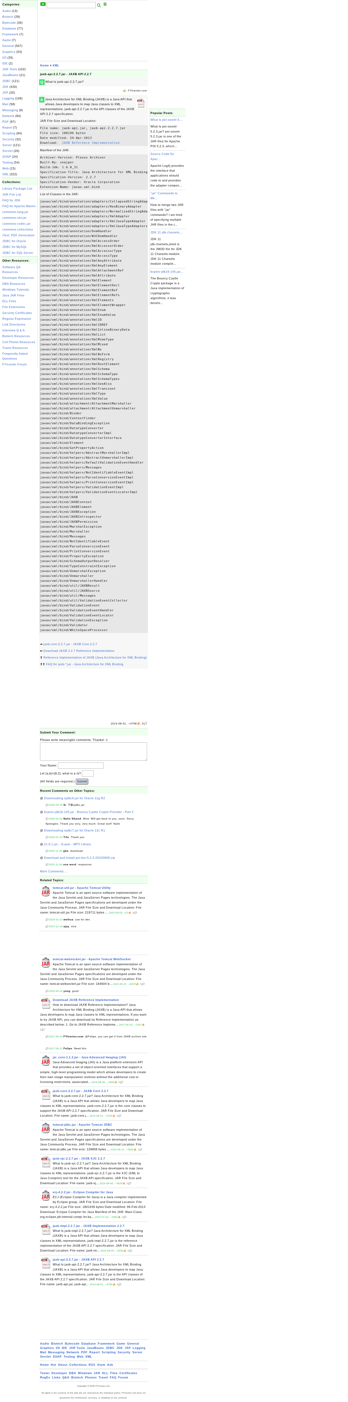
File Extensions (13, 307)
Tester (45, 1373)
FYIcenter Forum (14, 364)
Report (7, 127)
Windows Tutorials (15, 289)
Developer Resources (18, 277)
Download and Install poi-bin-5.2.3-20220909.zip (79, 857)
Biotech (7, 16)
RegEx (45, 1377)
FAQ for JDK (11, 200)
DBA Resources (13, 283)
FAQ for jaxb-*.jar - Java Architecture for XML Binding (84, 664)
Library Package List (17, 188)
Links (56, 1377)
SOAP (6, 156)
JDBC (6, 81)
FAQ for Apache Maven (19, 206)
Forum (123, 1377)
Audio (6, 10)
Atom (101, 1364)
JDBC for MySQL (14, 246)
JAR (97, 1373)
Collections (78, 1364)
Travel (103, 1377)
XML (5, 174)
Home (44, 65)
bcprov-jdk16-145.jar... (166, 271)
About (62, 1364)
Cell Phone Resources (18, 342)
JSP (5, 92)
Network (8, 116)
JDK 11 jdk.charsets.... (166, 232)
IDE (5, 63)
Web (5, 168)
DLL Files (9, 301)
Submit (82, 781)
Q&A (65, 1377)
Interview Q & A (13, 330)
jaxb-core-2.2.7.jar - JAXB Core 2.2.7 (70, 644)
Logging (8, 98)
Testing (7, 162)
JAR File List (11, 194)
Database (9, 28)
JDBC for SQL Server (17, 252)
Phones (91, 1377)
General (8, 45)
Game (6, 40)
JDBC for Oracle (14, 241)
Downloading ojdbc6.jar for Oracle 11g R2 (74, 798)
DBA (72, 1373)
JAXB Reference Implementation (90, 142)
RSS (92, 1364)
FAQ (113, 1377)
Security (8, 139)
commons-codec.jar (16, 223)
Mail (5, 104)
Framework (10, 34)
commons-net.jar (14, 217)
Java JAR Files (13, 295)
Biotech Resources (16, 336)
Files (114, 1373)
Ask (110, 1364)
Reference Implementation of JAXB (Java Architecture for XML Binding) (95, 657)
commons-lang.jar (15, 211)
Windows (85, 1373)
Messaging (10, 110)
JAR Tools (9, 69)
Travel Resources (15, 347)
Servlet (7, 150)
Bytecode (9, 22)
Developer (59, 1373)
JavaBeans (10, 75)
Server (7, 145)
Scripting (8, 133)
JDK (5, 86)
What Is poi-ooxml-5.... (166, 119)
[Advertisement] (19, 422)
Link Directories (13, 324)
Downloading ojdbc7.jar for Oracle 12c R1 (74, 830)
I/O (4, 57)
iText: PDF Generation (18, 235)
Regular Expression (16, 318)
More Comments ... (53, 871)
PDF (5, 121)
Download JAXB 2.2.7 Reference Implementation (79, 650)
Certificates (128, 1373)
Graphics (8, 51)
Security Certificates (17, 313)
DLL (105, 1373)
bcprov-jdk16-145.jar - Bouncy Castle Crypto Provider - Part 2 (89, 812)
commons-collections (17, 229)
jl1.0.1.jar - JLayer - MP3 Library (67, 844)
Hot (53, 1364)
